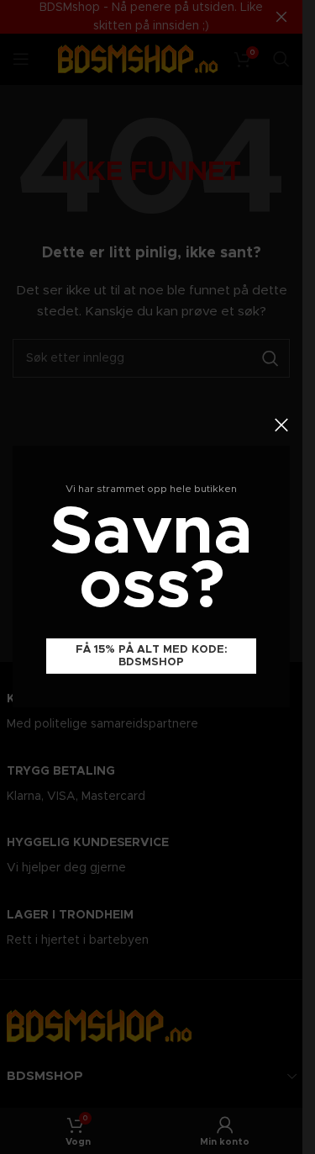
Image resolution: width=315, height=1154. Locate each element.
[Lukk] (281, 425)
